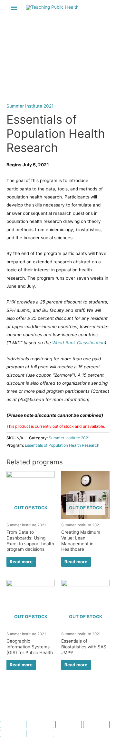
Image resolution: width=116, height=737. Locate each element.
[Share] (41, 724)
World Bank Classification (78, 342)
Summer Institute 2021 (29, 106)
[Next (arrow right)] (41, 733)
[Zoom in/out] (96, 724)
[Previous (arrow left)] (13, 733)
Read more (21, 561)
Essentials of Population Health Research (62, 445)
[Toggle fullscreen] (68, 724)
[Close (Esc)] (13, 724)
